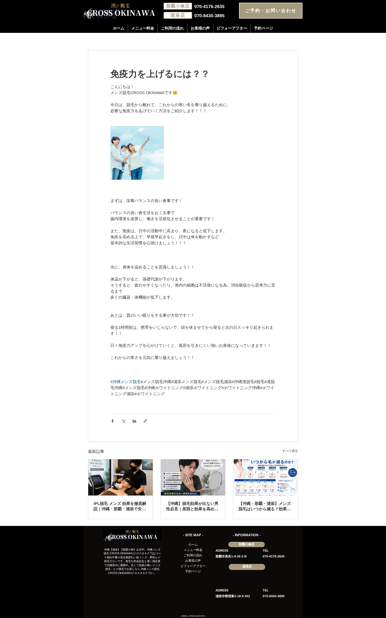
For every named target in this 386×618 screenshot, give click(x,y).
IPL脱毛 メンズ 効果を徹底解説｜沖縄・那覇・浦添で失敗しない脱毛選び (120, 506)
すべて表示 (290, 451)
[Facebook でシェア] (112, 421)
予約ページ (193, 571)
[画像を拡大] (137, 153)
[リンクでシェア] (145, 421)
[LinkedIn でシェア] (134, 421)
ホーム (193, 544)
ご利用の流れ (193, 555)
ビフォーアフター (193, 566)
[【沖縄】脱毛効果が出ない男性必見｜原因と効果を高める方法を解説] (193, 477)
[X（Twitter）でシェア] (123, 421)
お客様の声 (193, 560)
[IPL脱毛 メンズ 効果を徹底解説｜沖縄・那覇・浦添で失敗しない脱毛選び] (120, 477)
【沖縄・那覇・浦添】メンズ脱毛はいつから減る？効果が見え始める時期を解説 (265, 506)
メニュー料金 (193, 550)
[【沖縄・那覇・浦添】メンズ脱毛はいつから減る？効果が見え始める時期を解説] (265, 477)
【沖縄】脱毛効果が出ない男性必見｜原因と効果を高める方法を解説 (192, 506)
